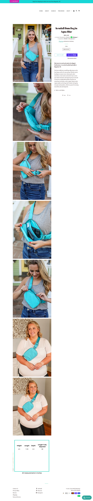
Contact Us (15, 488)
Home (41, 11)
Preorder (61, 11)
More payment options (72, 58)
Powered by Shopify (75, 490)
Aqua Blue (66, 49)
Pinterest (39, 490)
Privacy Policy (16, 490)
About (47, 11)
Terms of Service (17, 497)
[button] (66, 38)
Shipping (61, 41)
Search (53, 11)
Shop (68, 11)
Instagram (40, 493)
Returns (15, 493)
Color (66, 46)
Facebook (39, 488)
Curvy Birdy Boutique (75, 488)
